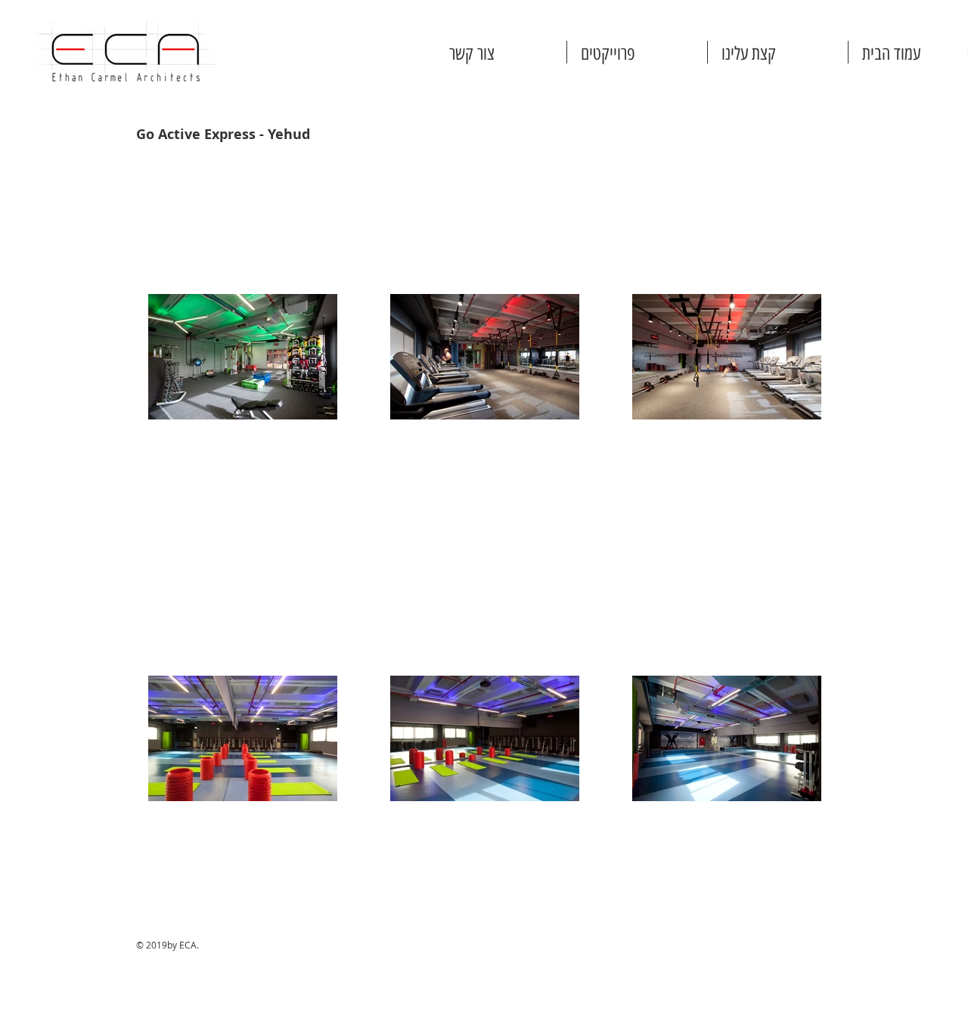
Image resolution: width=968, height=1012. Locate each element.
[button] (637, 52)
